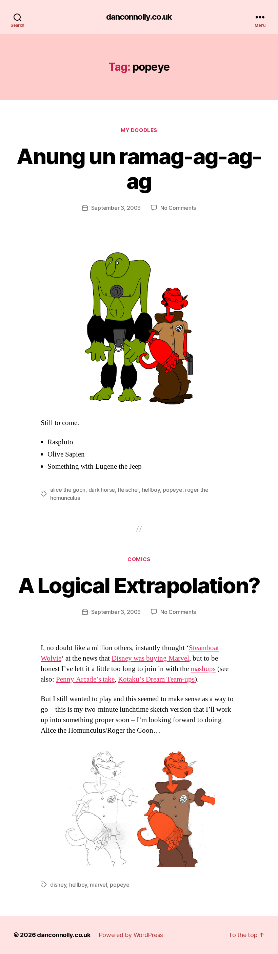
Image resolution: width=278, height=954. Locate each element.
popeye (172, 489)
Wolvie (51, 658)
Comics (138, 559)
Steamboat (204, 647)
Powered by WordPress (131, 934)
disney (58, 884)
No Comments (178, 207)
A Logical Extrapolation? (139, 585)
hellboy (151, 489)
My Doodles (139, 130)
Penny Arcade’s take (85, 679)
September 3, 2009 (116, 207)
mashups (203, 668)
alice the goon (67, 489)
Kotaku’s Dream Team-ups (156, 679)
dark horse (101, 489)
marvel (98, 884)
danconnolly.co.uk (139, 17)
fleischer (128, 489)
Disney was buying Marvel (150, 658)
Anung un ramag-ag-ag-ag (139, 168)
